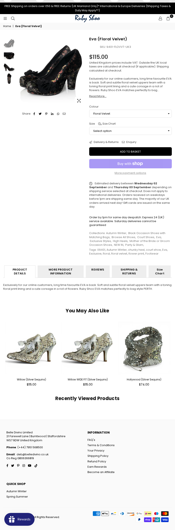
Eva (158, 237)
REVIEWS (97, 270)
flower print (136, 254)
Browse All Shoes (123, 237)
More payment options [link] (130, 173)
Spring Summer (17, 497)
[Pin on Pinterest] (46, 114)
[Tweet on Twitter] (40, 114)
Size (102, 124)
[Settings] (160, 18)
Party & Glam (134, 245)
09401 (101, 250)
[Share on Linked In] (52, 114)
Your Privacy (96, 450)
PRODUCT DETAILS (20, 271)
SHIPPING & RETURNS (129, 271)
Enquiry (131, 142)
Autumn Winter (116, 233)
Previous (19, 71)
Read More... (97, 96)
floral (106, 254)
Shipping (163, 66)
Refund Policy (97, 461)
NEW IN (118, 245)
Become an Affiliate (101, 472)
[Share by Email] (64, 114)
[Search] (13, 18)
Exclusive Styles (100, 241)
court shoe (153, 250)
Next (82, 71)
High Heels (120, 241)
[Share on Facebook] (34, 114)
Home (7, 26)
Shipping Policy (98, 456)
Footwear (152, 254)
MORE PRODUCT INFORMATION (61, 271)
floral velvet (119, 254)
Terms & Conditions (101, 445)
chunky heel (136, 250)
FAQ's (91, 440)
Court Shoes (145, 237)
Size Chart (109, 123)
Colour (94, 107)
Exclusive (95, 254)
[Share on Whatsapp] (58, 114)
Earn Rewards (97, 467)
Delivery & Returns (106, 142)
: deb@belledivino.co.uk (32, 454)
